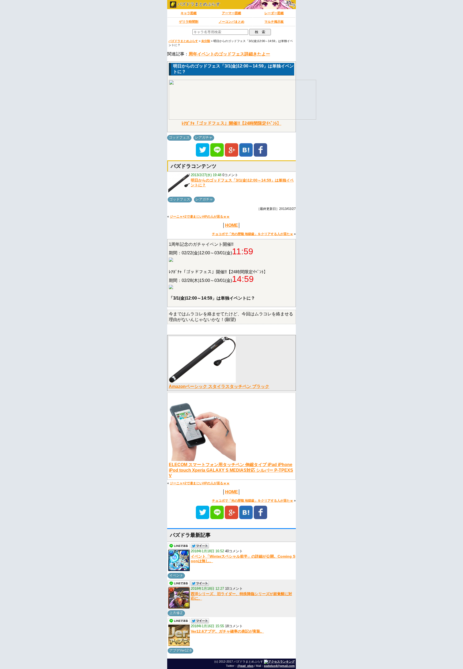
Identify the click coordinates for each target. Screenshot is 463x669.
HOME (231, 225)
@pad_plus (245, 665)
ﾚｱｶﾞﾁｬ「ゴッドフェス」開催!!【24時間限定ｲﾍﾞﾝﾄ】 (231, 123)
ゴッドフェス (179, 137)
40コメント (234, 551)
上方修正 (176, 613)
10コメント (234, 589)
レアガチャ (203, 137)
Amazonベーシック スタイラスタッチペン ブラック (219, 386)
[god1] (171, 287)
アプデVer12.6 (180, 650)
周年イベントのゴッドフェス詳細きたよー (229, 54)
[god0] (242, 118)
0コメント (230, 175)
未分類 (205, 41)
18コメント (234, 626)
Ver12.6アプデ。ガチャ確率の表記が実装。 (227, 631)
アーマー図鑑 (231, 13)
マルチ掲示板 (274, 22)
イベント (176, 575)
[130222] (171, 260)
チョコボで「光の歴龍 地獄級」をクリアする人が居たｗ (252, 234)
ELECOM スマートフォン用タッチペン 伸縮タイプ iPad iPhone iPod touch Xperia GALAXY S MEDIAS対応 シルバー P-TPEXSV (231, 470)
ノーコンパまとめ (231, 22)
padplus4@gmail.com (279, 665)
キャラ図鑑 (189, 13)
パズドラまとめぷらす (198, 4)
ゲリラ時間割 (188, 22)
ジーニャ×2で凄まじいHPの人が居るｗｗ (200, 216)
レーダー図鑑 (274, 13)
